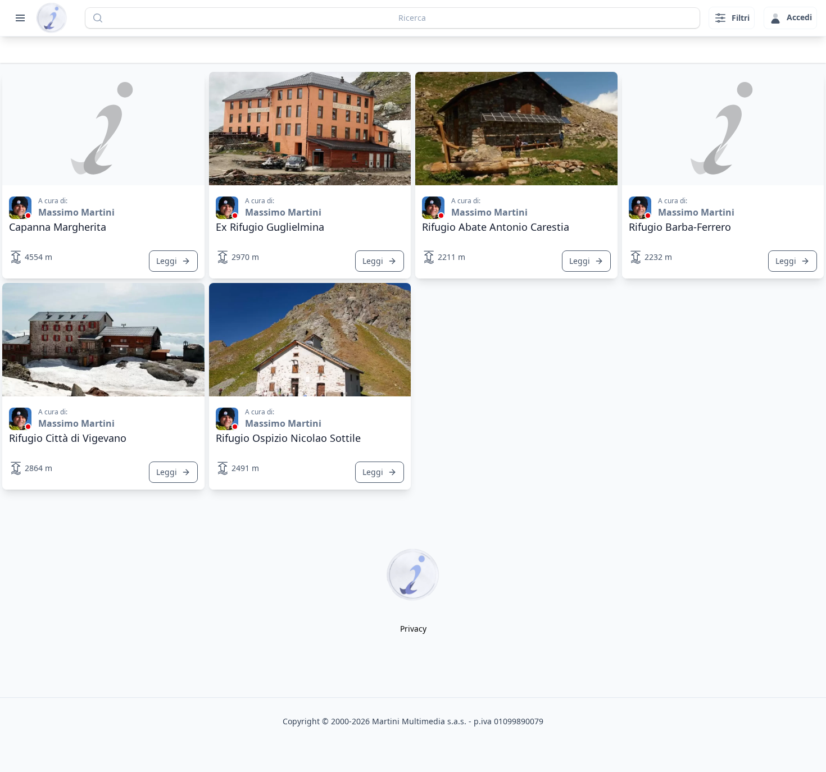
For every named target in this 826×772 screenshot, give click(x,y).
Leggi (166, 260)
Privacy (413, 628)
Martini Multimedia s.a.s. (419, 721)
